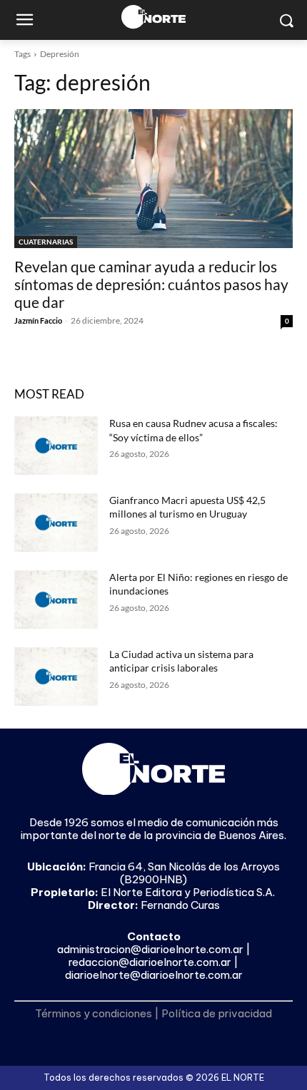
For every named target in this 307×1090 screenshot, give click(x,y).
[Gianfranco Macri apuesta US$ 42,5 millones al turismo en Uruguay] (56, 522)
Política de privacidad (216, 1013)
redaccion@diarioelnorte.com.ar (150, 962)
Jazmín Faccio (38, 320)
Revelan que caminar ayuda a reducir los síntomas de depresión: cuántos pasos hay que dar (151, 284)
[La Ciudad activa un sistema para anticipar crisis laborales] (56, 676)
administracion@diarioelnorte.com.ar (150, 949)
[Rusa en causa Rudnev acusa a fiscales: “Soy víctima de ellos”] (56, 445)
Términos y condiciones (93, 1013)
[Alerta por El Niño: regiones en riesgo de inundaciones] (56, 599)
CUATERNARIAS (46, 241)
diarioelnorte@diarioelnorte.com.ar (154, 975)
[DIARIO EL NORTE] (153, 17)
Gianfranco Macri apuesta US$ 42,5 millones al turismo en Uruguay (187, 507)
